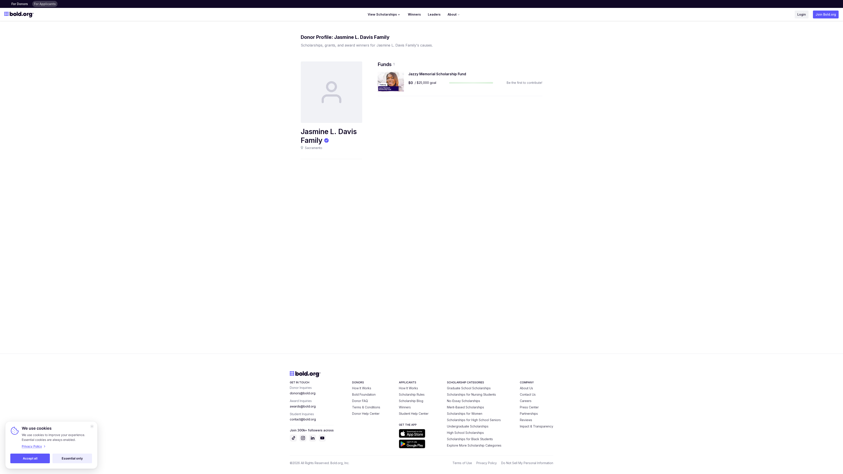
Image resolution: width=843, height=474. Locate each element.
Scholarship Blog (411, 401)
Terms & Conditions (366, 407)
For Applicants (45, 4)
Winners (414, 14)
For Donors (19, 4)
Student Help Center (414, 413)
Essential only (72, 458)
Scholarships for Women (464, 413)
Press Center (529, 407)
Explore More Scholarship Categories (474, 445)
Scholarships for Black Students (470, 439)
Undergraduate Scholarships (467, 426)
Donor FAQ (360, 401)
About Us (526, 388)
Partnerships (529, 413)
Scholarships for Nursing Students (471, 394)
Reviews (526, 420)
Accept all (30, 458)
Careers (525, 401)
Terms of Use (462, 463)
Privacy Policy (486, 463)
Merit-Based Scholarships (465, 407)
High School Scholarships (465, 432)
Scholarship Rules (412, 394)
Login (801, 14)
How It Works (361, 388)
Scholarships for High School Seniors (474, 420)
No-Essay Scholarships (463, 401)
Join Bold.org (826, 14)
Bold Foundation (364, 394)
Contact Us (528, 394)
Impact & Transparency (536, 426)
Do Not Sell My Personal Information (527, 463)
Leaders (434, 14)
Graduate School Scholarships (469, 388)
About (452, 14)
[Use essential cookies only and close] (91, 426)
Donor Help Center (366, 413)
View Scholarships (382, 14)
